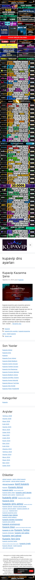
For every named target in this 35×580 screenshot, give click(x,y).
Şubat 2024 (6, 465)
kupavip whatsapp (8, 533)
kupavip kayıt (13, 510)
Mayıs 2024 (6, 457)
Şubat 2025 (6, 432)
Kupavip (7, 329)
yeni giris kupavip (7, 548)
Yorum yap (8, 336)
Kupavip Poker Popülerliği (10, 388)
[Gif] (17, 101)
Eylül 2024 (5, 446)
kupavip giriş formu (28, 504)
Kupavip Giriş (6, 353)
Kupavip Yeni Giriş (11, 538)
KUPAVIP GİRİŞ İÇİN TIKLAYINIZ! (17, 37)
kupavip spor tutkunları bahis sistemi (23, 527)
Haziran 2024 (6, 454)
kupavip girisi (9, 497)
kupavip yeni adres (22, 533)
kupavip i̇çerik (5, 510)
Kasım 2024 (6, 441)
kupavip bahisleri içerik (19, 490)
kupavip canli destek (24, 493)
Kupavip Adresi (7, 350)
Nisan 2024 (6, 460)
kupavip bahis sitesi (8, 492)
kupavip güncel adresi (9, 508)
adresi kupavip (7, 479)
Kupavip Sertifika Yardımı (10, 377)
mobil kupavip (11, 334)
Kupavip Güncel (7, 506)
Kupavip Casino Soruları (10, 364)
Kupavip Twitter (22, 530)
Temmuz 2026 (7, 416)
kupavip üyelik (25, 544)
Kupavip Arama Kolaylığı (10, 380)
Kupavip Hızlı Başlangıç (9, 369)
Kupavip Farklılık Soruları (10, 366)
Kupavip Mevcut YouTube (10, 383)
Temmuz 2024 (7, 452)
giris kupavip (6, 481)
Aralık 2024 (6, 438)
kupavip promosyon (11, 524)
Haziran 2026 (6, 418)
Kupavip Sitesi (8, 527)
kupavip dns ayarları (11, 331)
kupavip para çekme (8, 522)
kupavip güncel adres (19, 506)
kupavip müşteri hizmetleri (12, 520)
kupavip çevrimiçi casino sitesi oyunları (10, 543)
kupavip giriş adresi (12, 503)
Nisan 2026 (6, 421)
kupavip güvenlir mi (23, 508)
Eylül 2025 (5, 424)
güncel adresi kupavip (18, 481)
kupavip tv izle (8, 530)
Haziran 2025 (6, 427)
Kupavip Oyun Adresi (9, 358)
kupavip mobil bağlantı (9, 517)
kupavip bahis (7, 490)
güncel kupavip (8, 484)
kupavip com (20, 495)
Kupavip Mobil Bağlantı (9, 361)
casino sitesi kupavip (19, 479)
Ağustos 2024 (7, 449)
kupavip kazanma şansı (9, 513)
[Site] (17, 63)
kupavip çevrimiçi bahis (9, 541)
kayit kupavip (22, 484)
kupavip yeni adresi (11, 535)
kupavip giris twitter (24, 498)
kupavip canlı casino (8, 495)
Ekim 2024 (5, 443)
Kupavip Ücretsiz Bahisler (10, 372)
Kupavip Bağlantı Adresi (10, 375)
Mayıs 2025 (6, 429)
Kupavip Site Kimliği (8, 386)
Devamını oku (16, 324)
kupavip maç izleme (10, 515)
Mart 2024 (5, 463)
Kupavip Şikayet (7, 546)
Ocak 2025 (6, 435)
